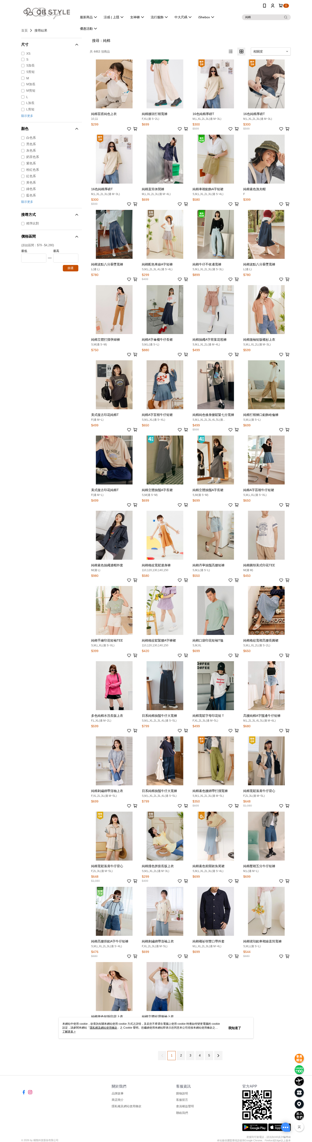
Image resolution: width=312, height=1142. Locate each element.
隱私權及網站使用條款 (126, 1106)
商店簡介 (118, 1100)
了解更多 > (69, 1031)
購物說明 (182, 1093)
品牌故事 (118, 1093)
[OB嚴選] (46, 12)
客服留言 (182, 1100)
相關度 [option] (258, 51)
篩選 (71, 268)
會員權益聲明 (185, 1106)
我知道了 (234, 1028)
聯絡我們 (182, 1113)
